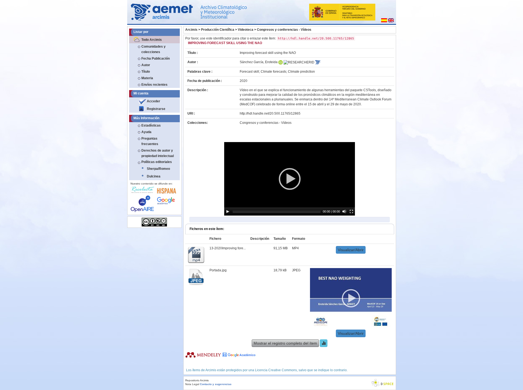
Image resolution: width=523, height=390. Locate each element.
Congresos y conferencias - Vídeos (284, 30)
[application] (289, 179)
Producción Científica (217, 30)
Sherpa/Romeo (158, 169)
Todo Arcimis (151, 40)
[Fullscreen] (351, 211)
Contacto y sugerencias (216, 384)
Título (145, 71)
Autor (145, 65)
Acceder (153, 101)
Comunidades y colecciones (153, 49)
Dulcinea (153, 176)
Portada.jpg (218, 270)
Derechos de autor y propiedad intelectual (157, 153)
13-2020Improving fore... (227, 248)
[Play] (228, 211)
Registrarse (156, 109)
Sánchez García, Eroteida (259, 62)
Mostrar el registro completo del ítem (285, 343)
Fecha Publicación (155, 58)
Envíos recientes (154, 85)
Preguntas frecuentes (149, 141)
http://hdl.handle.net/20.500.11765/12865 (270, 113)
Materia (147, 78)
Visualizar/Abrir (351, 250)
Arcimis (191, 30)
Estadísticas (151, 125)
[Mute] (344, 211)
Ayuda (146, 132)
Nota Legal (192, 384)
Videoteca (245, 30)
